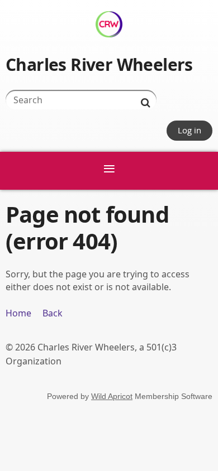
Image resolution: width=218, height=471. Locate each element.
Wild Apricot (111, 396)
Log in (189, 130)
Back (52, 313)
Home (18, 313)
